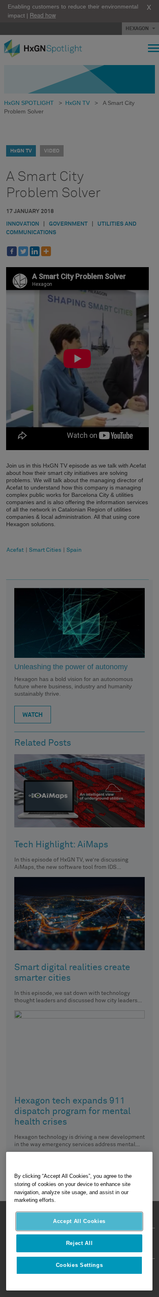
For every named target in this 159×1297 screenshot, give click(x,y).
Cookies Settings (79, 1265)
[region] (79, 1221)
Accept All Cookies (79, 1221)
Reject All (79, 1243)
